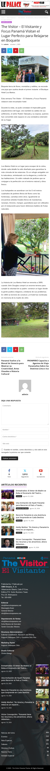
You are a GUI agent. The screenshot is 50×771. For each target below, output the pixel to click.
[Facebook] (3, 50)
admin (6, 44)
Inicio (3, 18)
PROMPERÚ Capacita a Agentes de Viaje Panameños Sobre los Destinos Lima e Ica (38, 364)
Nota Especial (11, 18)
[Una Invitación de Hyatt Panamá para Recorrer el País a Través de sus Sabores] (7, 506)
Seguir (25, 469)
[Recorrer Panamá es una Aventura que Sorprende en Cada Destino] (7, 518)
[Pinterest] (15, 50)
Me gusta (9, 469)
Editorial (19, 520)
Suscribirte (41, 469)
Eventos (19, 496)
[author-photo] (25, 386)
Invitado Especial (22, 547)
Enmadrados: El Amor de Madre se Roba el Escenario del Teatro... (31, 491)
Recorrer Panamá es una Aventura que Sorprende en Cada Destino (31, 516)
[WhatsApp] (21, 50)
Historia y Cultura (7, 748)
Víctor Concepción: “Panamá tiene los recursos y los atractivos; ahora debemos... (31, 541)
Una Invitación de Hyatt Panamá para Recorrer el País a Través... (30, 504)
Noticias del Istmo (22, 508)
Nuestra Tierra (6, 752)
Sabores (19, 533)
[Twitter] (9, 50)
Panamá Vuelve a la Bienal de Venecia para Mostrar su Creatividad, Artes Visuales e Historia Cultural (12, 367)
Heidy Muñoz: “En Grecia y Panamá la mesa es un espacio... (32, 528)
